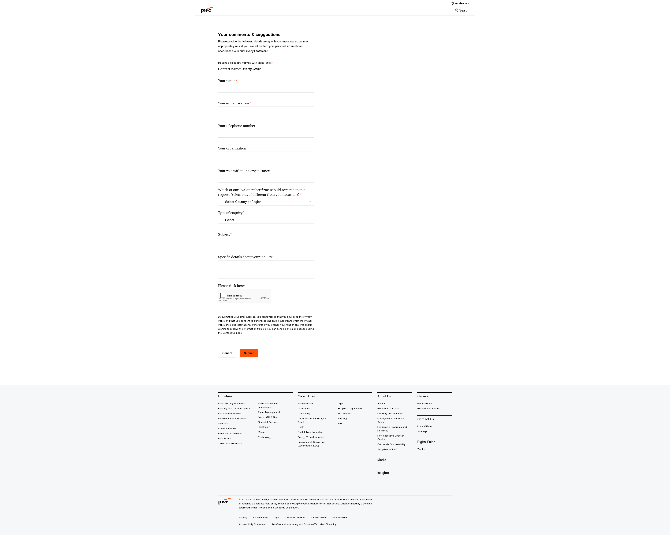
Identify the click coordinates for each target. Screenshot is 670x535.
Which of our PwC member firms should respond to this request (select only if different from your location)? (261, 192)
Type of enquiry (231, 212)
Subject (225, 234)
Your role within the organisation (244, 170)
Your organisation (232, 148)
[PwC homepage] (207, 9)
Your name (227, 80)
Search (464, 10)
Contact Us (229, 332)
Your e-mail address (234, 103)
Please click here (232, 285)
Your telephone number (236, 125)
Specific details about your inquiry (246, 257)
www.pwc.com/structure (305, 503)
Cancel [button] (227, 353)
